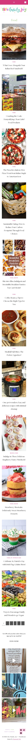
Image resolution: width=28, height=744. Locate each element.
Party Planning (10, 731)
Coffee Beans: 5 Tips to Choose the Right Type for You (14, 300)
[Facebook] (21, 730)
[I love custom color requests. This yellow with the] (14, 710)
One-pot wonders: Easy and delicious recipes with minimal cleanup (14, 405)
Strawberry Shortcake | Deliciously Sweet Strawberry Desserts (14, 510)
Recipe (16, 277)
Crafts (7, 729)
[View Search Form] (25, 2)
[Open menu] (14, 2)
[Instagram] (21, 733)
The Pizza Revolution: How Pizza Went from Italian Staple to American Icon (14, 173)
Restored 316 (17, 739)
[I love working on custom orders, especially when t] (14, 661)
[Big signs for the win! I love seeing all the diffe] (14, 685)
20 (19, 623)
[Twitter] (24, 730)
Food (14, 61)
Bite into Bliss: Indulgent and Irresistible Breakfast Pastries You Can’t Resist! (14, 284)
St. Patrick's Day (16, 557)
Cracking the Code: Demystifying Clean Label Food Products (14, 119)
